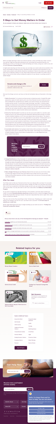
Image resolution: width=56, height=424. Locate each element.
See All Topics (20, 347)
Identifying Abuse (32, 329)
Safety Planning (31, 340)
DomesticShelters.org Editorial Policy (22, 416)
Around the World (18, 319)
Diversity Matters (18, 334)
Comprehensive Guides (20, 331)
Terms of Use (12, 416)
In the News (31, 331)
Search (50, 7)
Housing (30, 326)
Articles (9, 14)
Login (40, 3)
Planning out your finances (19, 172)
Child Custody (18, 324)
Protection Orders (32, 337)
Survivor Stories (31, 343)
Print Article (47, 26)
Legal (29, 334)
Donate (44, 85)
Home (4, 14)
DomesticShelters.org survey (21, 193)
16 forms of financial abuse (15, 65)
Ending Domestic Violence (20, 337)
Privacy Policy (6, 416)
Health (29, 323)
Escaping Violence (19, 340)
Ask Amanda (17, 321)
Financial (13, 14)
